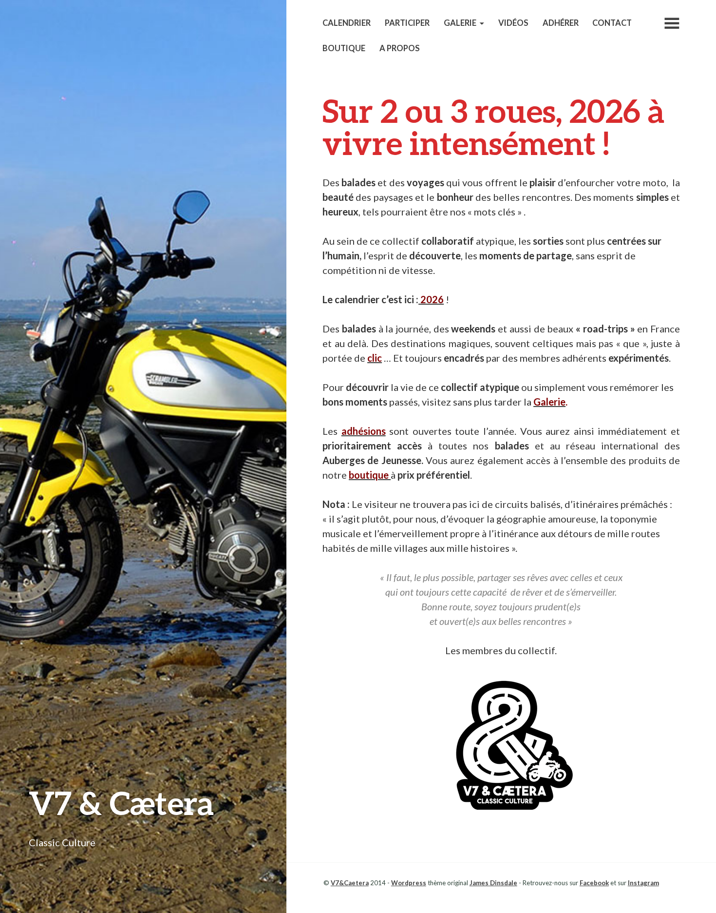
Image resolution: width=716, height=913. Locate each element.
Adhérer (561, 23)
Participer (407, 23)
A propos (399, 48)
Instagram (643, 883)
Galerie (460, 23)
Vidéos (513, 23)
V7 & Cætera (121, 802)
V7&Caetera (350, 883)
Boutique (343, 48)
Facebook (594, 883)
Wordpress (408, 883)
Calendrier (346, 23)
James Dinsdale (493, 883)
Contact (612, 23)
